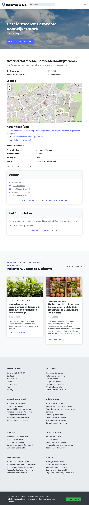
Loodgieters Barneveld (16, 414)
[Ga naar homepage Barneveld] (14, 5)
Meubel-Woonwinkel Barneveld (59, 406)
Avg (8, 387)
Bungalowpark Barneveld (56, 423)
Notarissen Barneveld (16, 439)
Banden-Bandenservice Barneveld (21, 467)
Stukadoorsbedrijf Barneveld (19, 417)
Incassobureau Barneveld (57, 467)
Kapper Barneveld (53, 381)
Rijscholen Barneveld (54, 373)
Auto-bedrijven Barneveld (18, 461)
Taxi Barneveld (52, 378)
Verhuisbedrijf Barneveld (17, 420)
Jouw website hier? (19, 196)
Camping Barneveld (54, 414)
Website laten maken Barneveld (59, 445)
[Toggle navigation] (85, 4)
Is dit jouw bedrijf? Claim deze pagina (44, 200)
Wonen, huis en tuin (19, 300)
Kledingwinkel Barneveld (56, 442)
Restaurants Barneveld (16, 403)
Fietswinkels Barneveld (55, 376)
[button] (44, 103)
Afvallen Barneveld (54, 387)
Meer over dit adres (19, 166)
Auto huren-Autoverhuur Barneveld (22, 464)
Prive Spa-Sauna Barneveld (57, 464)
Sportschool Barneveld (55, 448)
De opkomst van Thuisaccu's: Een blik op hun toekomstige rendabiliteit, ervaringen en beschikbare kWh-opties (63, 307)
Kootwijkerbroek (19, 186)
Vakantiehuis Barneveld (56, 420)
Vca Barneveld (52, 439)
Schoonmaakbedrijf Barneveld (20, 445)
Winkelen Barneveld (54, 403)
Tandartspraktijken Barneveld (19, 412)
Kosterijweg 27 (15, 33)
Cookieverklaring (14, 384)
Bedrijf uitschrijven (44, 231)
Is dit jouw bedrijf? (20, 41)
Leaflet (68, 121)
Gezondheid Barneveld (55, 384)
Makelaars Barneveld (16, 448)
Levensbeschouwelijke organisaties (28, 136)
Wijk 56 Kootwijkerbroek (21, 189)
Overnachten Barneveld (56, 417)
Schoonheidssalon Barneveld (19, 409)
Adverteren (12, 378)
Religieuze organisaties (23, 140)
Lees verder (16, 333)
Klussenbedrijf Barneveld (17, 437)
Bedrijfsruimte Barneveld (56, 470)
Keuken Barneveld (53, 437)
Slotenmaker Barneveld (17, 473)
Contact (10, 376)
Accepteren (73, 499)
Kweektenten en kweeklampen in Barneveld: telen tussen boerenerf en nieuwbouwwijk (24, 308)
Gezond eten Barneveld (56, 390)
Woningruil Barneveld (55, 461)
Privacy (10, 390)
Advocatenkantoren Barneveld (20, 470)
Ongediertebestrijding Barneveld (60, 473)
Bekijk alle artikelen (73, 266)
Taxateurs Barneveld (15, 442)
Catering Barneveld (15, 406)
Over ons (10, 381)
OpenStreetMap (77, 121)
